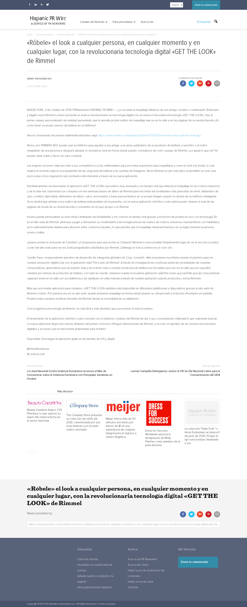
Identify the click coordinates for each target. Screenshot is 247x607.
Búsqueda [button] (204, 22)
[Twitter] (47, 4)
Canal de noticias (87, 559)
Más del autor (65, 391)
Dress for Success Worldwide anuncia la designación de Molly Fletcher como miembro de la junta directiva (162, 438)
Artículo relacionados (41, 391)
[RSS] (41, 4)
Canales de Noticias (92, 21)
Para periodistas (123, 21)
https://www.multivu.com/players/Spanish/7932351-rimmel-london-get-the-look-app (149, 135)
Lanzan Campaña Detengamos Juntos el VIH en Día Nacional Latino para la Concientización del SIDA (175, 373)
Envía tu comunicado (194, 562)
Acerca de (147, 21)
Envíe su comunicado (206, 4)
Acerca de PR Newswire (142, 559)
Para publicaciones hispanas (94, 587)
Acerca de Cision (138, 565)
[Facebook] (29, 4)
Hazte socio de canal (140, 581)
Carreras (133, 587)
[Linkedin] (35, 4)
